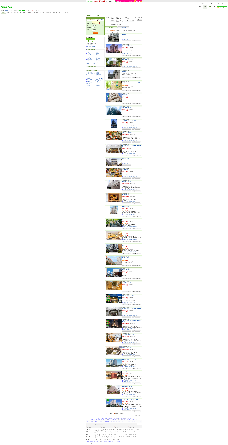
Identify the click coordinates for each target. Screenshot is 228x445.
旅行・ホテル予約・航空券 (97, 431)
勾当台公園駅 (89, 54)
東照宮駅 (97, 54)
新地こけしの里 (89, 72)
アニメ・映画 (132, 431)
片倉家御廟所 (98, 85)
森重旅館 (124, 34)
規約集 (102, 441)
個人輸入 (120, 429)
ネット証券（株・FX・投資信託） (99, 434)
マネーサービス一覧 (96, 435)
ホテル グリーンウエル (127, 231)
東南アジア (110, 419)
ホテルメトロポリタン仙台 (127, 257)
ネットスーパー (125, 429)
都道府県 (112, 24)
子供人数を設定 (101, 25)
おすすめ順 (117, 30)
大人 (92, 25)
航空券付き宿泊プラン (133, 66)
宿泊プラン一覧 (125, 39)
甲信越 (114, 418)
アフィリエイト (113, 439)
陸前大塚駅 (88, 62)
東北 (100, 418)
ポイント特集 (95, 430)
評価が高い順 (132, 30)
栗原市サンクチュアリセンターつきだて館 (99, 80)
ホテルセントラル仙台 (127, 181)
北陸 (116, 418)
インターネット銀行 (108, 434)
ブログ (100, 436)
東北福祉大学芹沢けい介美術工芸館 (90, 83)
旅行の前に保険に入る (91, 426)
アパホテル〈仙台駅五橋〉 (127, 45)
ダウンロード (137, 431)
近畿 (121, 418)
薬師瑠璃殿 (88, 78)
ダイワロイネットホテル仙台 (128, 295)
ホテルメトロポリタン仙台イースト (129, 359)
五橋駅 (88, 52)
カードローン (115, 434)
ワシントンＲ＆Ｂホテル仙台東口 (129, 120)
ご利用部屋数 (89, 27)
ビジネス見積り (95, 439)
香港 (96, 419)
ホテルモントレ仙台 (126, 219)
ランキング (113, 421)
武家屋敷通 (88, 85)
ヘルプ (198, 3)
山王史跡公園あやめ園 (99, 78)
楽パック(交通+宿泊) (106, 421)
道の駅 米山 (98, 82)
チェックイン (89, 21)
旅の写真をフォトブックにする (106, 426)
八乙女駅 (97, 62)
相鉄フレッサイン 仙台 (127, 245)
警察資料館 (97, 72)
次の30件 (123, 32)
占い (97, 432)
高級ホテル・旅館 (90, 421)
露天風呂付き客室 (120, 21)
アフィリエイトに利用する (91, 46)
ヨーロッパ (130, 419)
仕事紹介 (124, 436)
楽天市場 (219, 3)
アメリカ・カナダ (125, 419)
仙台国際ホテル (125, 169)
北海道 (98, 418)
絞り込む (139, 20)
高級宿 (113, 20)
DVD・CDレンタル (126, 431)
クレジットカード (121, 434)
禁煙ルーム (119, 18)
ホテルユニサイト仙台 (127, 206)
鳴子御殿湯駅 (98, 60)
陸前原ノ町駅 (89, 58)
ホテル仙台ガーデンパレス (127, 386)
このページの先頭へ (138, 415)
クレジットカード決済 (130, 20)
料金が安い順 (122, 30)
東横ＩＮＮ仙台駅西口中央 (127, 59)
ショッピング (95, 429)
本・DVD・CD (105, 429)
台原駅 (97, 57)
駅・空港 (116, 24)
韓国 (92, 419)
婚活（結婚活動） (134, 436)
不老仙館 (88, 77)
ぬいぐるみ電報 (106, 437)
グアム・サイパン (115, 419)
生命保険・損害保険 (132, 434)
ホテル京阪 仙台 (126, 371)
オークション (100, 429)
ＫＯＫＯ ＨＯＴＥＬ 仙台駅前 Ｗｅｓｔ (131, 308)
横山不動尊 (97, 77)
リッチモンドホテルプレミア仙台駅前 (130, 399)
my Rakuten (131, 429)
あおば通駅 (88, 53)
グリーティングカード (113, 437)
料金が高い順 (127, 30)
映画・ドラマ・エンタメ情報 (108, 432)
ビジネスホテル (96, 421)
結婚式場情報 (95, 437)
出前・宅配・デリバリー (106, 436)
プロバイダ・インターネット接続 (123, 437)
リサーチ (108, 439)
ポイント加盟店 (100, 430)
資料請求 (105, 441)
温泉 (101, 421)
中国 (123, 418)
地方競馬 (94, 432)
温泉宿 (113, 18)
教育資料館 (97, 75)
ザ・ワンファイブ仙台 (127, 282)
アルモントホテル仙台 (127, 347)
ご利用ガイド (202, 3)
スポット (120, 24)
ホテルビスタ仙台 (126, 269)
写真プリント (100, 437)
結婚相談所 (128, 436)
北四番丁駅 (97, 53)
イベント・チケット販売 (112, 431)
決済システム (119, 439)
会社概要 (87, 441)
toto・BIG (100, 432)
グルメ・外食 (113, 436)
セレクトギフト (116, 429)
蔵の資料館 (97, 73)
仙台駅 (97, 52)
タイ (101, 419)
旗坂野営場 (88, 81)
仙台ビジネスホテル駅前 (127, 107)
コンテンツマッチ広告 (102, 439)
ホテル (90, 40)
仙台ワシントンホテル (127, 132)
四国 (125, 418)
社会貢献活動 (117, 441)
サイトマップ (207, 3)
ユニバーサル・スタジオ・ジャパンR (134, 421)
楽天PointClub (136, 429)
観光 (116, 421)
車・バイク (111, 429)
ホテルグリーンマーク (127, 94)
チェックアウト (89, 23)
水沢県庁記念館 (98, 74)
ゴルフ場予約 (105, 431)
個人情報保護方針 (111, 441)
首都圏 (106, 418)
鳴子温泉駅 (88, 60)
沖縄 (130, 418)
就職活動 (120, 436)
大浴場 (128, 18)
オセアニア (135, 419)
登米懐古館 (88, 75)
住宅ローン (127, 434)
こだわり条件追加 (139, 17)
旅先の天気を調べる (132, 426)
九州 (128, 418)
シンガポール (105, 419)
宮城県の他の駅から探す (91, 63)
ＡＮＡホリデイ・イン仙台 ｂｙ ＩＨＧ (131, 82)
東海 (119, 418)
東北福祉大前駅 (89, 59)
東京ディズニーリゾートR (122, 421)
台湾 (99, 419)
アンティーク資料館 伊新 (90, 74)
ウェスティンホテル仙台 (127, 194)
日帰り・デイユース (132, 53)
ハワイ (120, 419)
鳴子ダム (97, 81)
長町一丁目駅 (98, 58)
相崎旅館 (124, 71)
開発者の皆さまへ (97, 441)
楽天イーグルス (119, 431)
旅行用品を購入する (118, 426)
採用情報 (91, 441)
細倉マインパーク (89, 79)
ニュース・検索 (95, 436)
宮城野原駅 (88, 57)
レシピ (117, 436)
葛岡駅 (97, 59)
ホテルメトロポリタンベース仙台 (129, 158)
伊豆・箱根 (110, 418)
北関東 (103, 418)
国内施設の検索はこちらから (92, 44)
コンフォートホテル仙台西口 (128, 334)
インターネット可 (120, 20)
